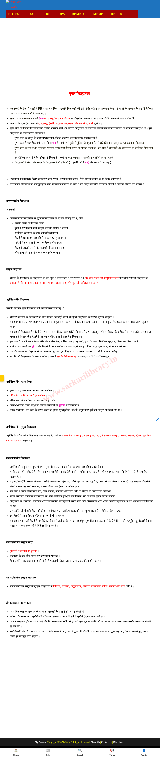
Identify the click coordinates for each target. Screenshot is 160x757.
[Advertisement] (80, 53)
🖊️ (157, 420)
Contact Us (106, 742)
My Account (40, 742)
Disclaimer (118, 742)
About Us (95, 742)
